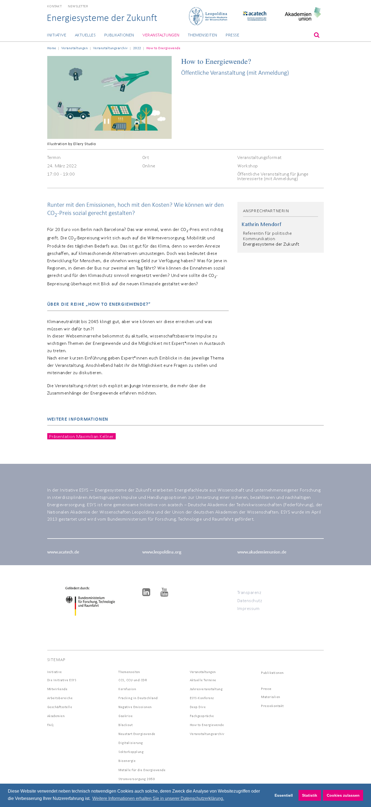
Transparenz (249, 592)
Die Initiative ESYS (62, 680)
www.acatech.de (63, 551)
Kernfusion (127, 689)
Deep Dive (198, 707)
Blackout (125, 725)
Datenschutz (249, 600)
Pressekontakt (272, 706)
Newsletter (78, 6)
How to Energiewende (207, 725)
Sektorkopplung (130, 751)
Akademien (56, 716)
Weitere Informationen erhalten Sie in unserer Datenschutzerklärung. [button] (158, 798)
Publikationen (119, 35)
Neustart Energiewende (136, 734)
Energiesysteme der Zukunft (102, 17)
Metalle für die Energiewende (141, 770)
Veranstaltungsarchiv (110, 48)
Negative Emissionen (135, 707)
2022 (137, 48)
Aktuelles (85, 35)
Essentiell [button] (284, 795)
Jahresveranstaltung (206, 689)
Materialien (270, 697)
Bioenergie (127, 760)
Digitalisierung (130, 743)
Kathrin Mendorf (261, 224)
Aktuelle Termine (203, 680)
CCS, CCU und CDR (132, 680)
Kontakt (54, 6)
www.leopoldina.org (161, 551)
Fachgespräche (202, 716)
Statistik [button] (309, 795)
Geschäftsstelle (59, 707)
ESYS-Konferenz (202, 698)
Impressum (248, 608)
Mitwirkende (57, 689)
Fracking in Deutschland (138, 698)
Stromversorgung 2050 (136, 779)
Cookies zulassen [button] (343, 795)
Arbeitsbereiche (60, 698)
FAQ (50, 725)
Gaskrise (125, 716)
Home (51, 48)
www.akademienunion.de (261, 551)
